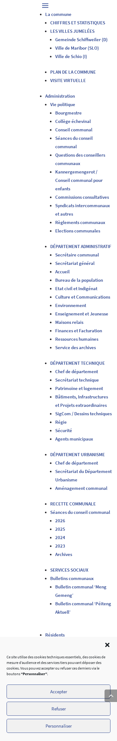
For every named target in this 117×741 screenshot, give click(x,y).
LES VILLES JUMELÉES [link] (72, 31)
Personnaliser (59, 726)
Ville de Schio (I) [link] (71, 56)
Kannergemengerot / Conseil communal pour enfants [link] (79, 180)
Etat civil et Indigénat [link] (76, 288)
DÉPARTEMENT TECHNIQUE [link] (77, 363)
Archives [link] (63, 554)
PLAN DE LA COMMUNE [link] (73, 72)
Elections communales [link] (77, 231)
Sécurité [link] (63, 430)
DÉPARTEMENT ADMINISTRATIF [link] (80, 246)
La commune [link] (58, 14)
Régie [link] (61, 422)
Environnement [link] (70, 305)
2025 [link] (60, 529)
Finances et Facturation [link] (78, 331)
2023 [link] (60, 546)
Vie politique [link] (62, 104)
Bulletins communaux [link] (72, 578)
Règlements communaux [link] (80, 222)
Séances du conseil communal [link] (80, 512)
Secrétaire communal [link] (77, 255)
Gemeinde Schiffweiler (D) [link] (81, 39)
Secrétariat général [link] (75, 263)
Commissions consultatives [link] (82, 197)
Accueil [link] (62, 272)
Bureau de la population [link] (79, 280)
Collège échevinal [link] (73, 121)
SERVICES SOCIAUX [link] (69, 570)
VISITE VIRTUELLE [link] (68, 80)
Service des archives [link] (75, 347)
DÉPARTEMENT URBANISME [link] (77, 454)
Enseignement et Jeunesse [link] (81, 314)
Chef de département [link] (76, 371)
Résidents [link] (55, 635)
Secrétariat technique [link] (77, 380)
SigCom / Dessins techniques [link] (83, 414)
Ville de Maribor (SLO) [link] (77, 48)
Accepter (58, 692)
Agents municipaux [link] (74, 439)
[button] (107, 645)
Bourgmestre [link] (68, 113)
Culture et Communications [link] (82, 297)
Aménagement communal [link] (81, 488)
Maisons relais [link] (69, 322)
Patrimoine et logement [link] (79, 388)
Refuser (58, 709)
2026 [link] (60, 521)
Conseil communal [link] (73, 130)
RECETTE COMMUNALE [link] (73, 504)
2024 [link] (60, 537)
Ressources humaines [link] (76, 339)
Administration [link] (60, 96)
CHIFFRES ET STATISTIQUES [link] (77, 23)
